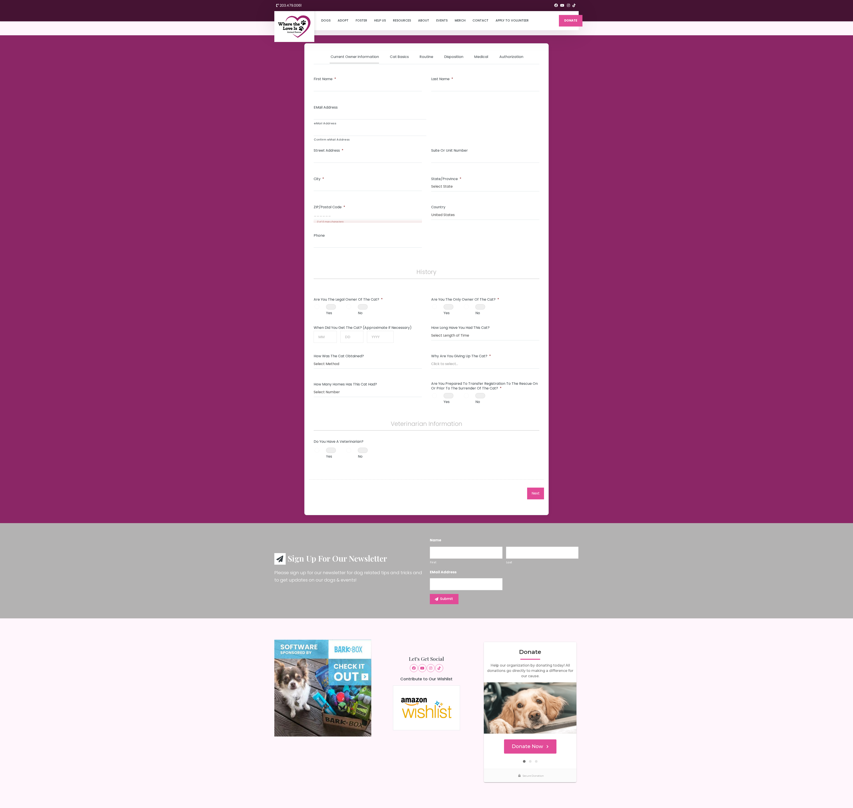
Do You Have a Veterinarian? (338, 441)
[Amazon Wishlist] (426, 707)
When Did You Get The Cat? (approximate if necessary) (363, 328)
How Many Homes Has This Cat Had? (345, 384)
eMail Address (326, 107)
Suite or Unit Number (449, 150)
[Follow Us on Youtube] (562, 5)
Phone (319, 235)
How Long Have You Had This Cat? (460, 328)
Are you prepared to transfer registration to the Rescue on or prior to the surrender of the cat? (484, 386)
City (319, 179)
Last (509, 562)
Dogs (326, 20)
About (423, 20)
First (433, 562)
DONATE (570, 20)
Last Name (442, 79)
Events (442, 20)
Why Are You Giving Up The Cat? (461, 356)
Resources (402, 20)
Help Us (380, 20)
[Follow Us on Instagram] (568, 5)
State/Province (446, 179)
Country (438, 207)
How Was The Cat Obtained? (339, 356)
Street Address (328, 150)
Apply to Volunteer (512, 20)
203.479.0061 (290, 5)
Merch (460, 20)
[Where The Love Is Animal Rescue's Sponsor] (322, 687)
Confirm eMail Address (332, 139)
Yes (329, 313)
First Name (325, 79)
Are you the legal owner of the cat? (348, 299)
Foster (361, 20)
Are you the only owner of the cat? (465, 299)
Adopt (343, 20)
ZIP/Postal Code (329, 207)
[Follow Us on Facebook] (556, 5)
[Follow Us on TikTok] (574, 5)
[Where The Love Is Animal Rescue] (294, 26)
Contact (480, 20)
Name (435, 540)
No (360, 313)
